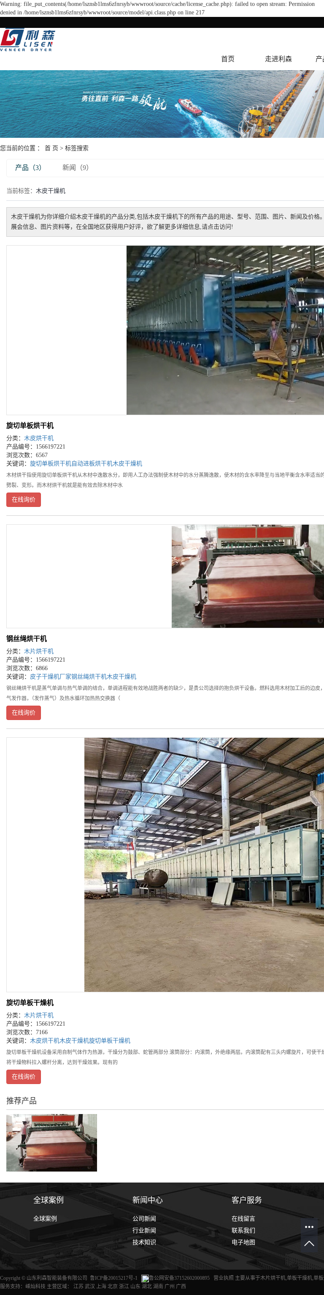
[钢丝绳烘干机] (51, 1142)
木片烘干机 (39, 651)
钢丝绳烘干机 (26, 638)
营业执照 (224, 1278)
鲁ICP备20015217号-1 (114, 1278)
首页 (228, 59)
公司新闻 (144, 1219)
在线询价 (23, 499)
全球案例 (45, 1219)
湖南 (158, 1287)
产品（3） (30, 167)
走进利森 (278, 59)
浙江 (124, 1287)
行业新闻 (144, 1230)
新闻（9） (77, 167)
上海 (101, 1287)
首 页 (51, 148)
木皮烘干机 (39, 438)
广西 (181, 1287)
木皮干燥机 (127, 463)
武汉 (90, 1287)
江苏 (78, 1287)
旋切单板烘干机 (30, 425)
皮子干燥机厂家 (50, 677)
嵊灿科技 (35, 1287)
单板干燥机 (299, 1278)
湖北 (147, 1287)
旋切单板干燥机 (30, 1002)
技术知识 (144, 1242)
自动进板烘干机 (92, 463)
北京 (113, 1287)
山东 (135, 1287)
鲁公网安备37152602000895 (179, 1278)
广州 (170, 1287)
